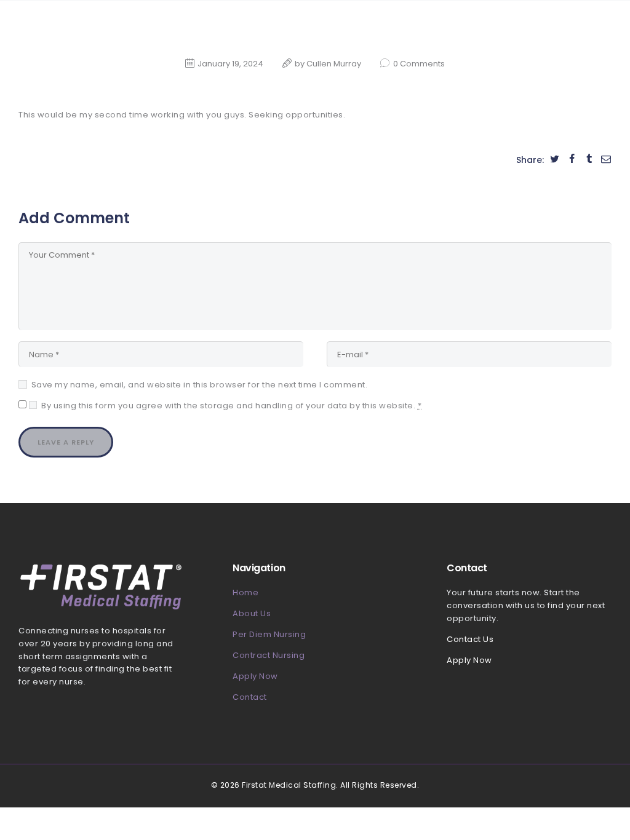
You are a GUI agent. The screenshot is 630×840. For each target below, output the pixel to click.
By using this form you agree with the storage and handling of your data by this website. (231, 405)
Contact (250, 697)
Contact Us (470, 639)
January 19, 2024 (230, 63)
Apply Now (255, 676)
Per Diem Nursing (269, 634)
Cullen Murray (334, 63)
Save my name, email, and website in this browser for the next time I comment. (199, 384)
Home (245, 592)
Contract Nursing (269, 655)
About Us (252, 613)
